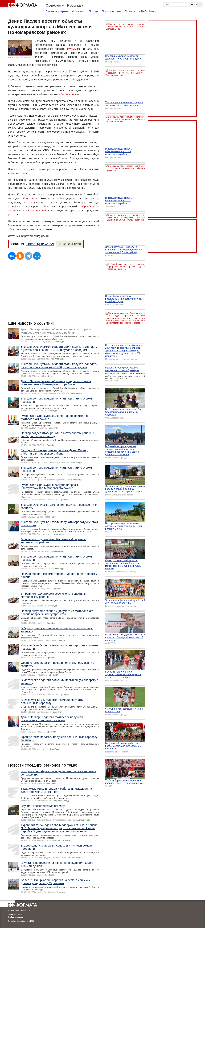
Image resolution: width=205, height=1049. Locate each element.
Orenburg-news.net (40, 244)
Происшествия (111, 11)
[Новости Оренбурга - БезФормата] (19, 4)
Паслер (21, 142)
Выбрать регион (15, 917)
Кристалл (29, 198)
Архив (64, 11)
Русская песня (69, 94)
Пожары (130, 11)
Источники (79, 11)
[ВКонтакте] (12, 256)
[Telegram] (28, 256)
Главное (51, 11)
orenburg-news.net (22, 57)
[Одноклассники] (20, 256)
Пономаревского (47, 169)
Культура (73, 48)
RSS (32, 921)
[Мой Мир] (37, 256)
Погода (93, 11)
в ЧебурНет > (148, 11)
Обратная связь (15, 915)
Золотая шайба (37, 210)
